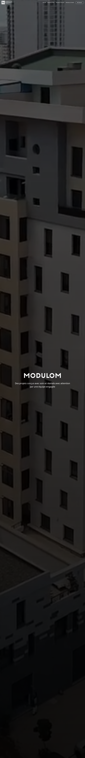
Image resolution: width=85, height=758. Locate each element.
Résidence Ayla (50, 2)
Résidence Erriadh (70, 2)
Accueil (44, 2)
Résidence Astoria (60, 2)
